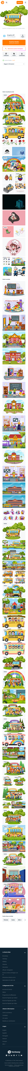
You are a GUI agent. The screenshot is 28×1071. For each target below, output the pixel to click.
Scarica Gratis (14, 42)
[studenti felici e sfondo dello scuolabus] (13, 913)
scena (13, 1000)
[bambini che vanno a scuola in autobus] (13, 653)
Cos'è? (13, 60)
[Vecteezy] (2, 2)
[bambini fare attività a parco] (9, 313)
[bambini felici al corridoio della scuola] (13, 955)
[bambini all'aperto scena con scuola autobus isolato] (13, 593)
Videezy (4, 1042)
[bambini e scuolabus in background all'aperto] (13, 607)
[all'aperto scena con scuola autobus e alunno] (13, 815)
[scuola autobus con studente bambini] (13, 897)
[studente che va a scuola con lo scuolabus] (13, 628)
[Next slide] (21, 1000)
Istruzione (5, 1047)
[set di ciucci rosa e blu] (8, 273)
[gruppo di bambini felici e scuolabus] (6, 877)
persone (6, 1000)
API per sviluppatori (7, 1050)
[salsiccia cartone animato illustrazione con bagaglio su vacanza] (8, 186)
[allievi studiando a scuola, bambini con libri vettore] (13, 577)
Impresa (4, 1045)
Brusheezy (5, 1036)
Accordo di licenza (7, 1070)
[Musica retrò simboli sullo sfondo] (7, 219)
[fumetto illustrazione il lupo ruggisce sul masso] (7, 323)
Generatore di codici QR (8, 1060)
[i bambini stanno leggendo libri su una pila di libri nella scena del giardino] (13, 172)
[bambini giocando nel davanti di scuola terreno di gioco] (13, 669)
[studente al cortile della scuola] (13, 927)
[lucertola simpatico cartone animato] (8, 262)
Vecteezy (4, 1039)
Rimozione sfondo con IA (8, 1058)
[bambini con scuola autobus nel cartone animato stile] (13, 102)
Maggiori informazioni (9, 63)
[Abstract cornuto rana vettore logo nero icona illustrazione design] (6, 150)
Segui (22, 36)
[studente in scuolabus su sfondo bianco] (13, 131)
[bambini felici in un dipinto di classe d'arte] (13, 970)
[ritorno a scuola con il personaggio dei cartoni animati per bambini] (13, 118)
